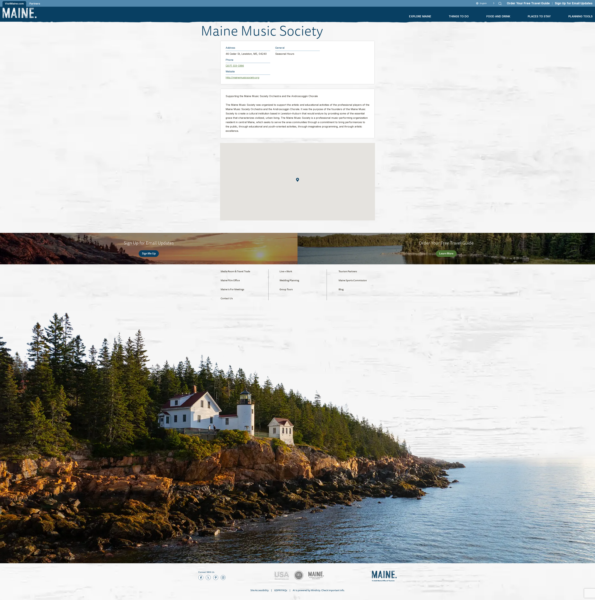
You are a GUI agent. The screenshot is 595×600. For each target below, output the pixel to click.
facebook (200, 577)
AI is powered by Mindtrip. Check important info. (319, 590)
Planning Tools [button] (580, 16)
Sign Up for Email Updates (574, 3)
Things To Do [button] (459, 16)
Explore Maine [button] (420, 16)
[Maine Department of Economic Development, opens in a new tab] (316, 575)
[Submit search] (500, 3)
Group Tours (286, 289)
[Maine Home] (19, 13)
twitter (208, 577)
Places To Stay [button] (539, 16)
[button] (297, 180)
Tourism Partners (348, 271)
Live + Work (286, 271)
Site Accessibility (259, 590)
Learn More (446, 253)
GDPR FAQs (280, 590)
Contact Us (227, 298)
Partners (34, 3)
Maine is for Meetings (232, 289)
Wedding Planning (289, 280)
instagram (223, 577)
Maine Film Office (230, 280)
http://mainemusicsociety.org (242, 77)
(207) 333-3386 (235, 65)
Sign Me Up (149, 253)
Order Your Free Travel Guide (528, 3)
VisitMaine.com (14, 3)
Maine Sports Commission (353, 280)
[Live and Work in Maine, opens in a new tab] (298, 575)
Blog (341, 289)
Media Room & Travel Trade (235, 271)
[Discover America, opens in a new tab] (281, 575)
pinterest (215, 577)
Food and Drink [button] (498, 16)
